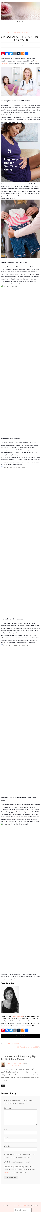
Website (7, 1146)
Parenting (29, 32)
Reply (3, 1085)
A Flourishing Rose (20, 1205)
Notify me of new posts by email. (18, 1162)
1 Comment (20, 1036)
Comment (8, 1108)
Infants (10, 32)
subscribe (7, 1172)
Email (6, 1138)
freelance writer (18, 1016)
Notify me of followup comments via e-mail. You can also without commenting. (19, 1169)
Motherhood (19, 32)
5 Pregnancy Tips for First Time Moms (20, 38)
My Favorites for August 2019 (28, 1047)
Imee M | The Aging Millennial (15, 1063)
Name (7, 1130)
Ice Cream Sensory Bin (10, 1043)
